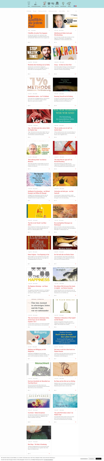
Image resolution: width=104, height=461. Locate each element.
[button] (76, 11)
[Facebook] (74, 6)
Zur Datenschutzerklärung (48, 459)
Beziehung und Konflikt (43, 11)
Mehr (68, 11)
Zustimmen (98, 458)
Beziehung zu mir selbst (53, 11)
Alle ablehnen (91, 458)
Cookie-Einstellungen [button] (84, 458)
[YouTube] (76, 6)
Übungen (34, 11)
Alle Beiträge (29, 11)
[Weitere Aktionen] (49, 30)
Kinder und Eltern (62, 11)
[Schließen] (102, 458)
